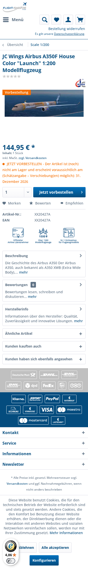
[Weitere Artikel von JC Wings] (80, 83)
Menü (17, 19)
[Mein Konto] (68, 20)
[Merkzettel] (56, 20)
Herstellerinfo (16, 309)
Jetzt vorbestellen (56, 192)
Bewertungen (16, 284)
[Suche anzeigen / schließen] (44, 20)
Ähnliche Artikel (18, 333)
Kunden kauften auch (23, 346)
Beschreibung (16, 255)
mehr (23, 272)
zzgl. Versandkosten (33, 158)
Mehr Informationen (66, 532)
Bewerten (43, 203)
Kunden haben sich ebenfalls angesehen (38, 359)
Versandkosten (17, 483)
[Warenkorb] (80, 20)
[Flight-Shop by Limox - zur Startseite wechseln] (14, 7)
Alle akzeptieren (55, 547)
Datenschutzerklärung (69, 34)
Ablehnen (26, 547)
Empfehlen (74, 203)
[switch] (10, 561)
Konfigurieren (44, 560)
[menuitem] (13, 20)
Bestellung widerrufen (66, 28)
